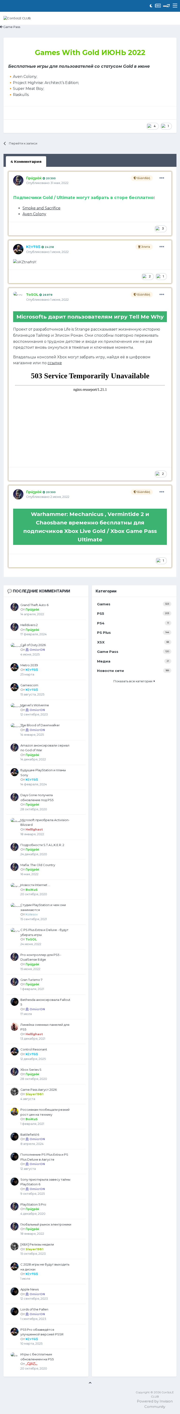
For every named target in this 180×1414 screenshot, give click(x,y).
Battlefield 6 (29, 1134)
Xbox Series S (30, 1069)
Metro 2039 (29, 665)
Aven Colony (34, 214)
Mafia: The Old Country (37, 865)
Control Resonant (33, 1049)
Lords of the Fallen (34, 1309)
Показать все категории (133, 681)
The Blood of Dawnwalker (40, 725)
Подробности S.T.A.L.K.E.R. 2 (42, 845)
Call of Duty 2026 (33, 645)
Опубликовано (47, 183)
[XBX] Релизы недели (37, 1244)
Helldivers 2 (29, 625)
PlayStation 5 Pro (33, 1204)
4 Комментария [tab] (26, 161)
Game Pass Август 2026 (38, 1089)
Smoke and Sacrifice (41, 208)
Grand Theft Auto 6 (34, 605)
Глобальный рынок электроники (45, 1224)
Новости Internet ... (35, 885)
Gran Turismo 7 (31, 980)
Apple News (29, 1289)
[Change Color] (165, 6)
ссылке (55, 363)
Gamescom (29, 685)
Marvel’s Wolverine (34, 705)
